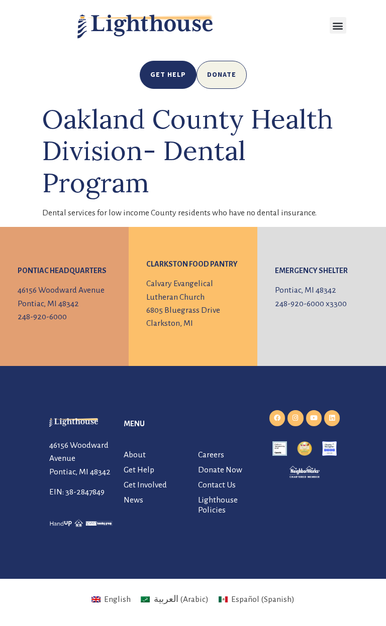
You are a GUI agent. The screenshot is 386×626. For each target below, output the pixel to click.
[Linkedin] (332, 418)
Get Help (139, 469)
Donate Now (220, 469)
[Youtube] (314, 418)
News (133, 500)
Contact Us (217, 484)
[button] (338, 25)
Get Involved (145, 484)
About (135, 454)
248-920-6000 (42, 316)
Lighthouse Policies (218, 505)
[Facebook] (277, 418)
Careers (211, 454)
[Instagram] (295, 418)
